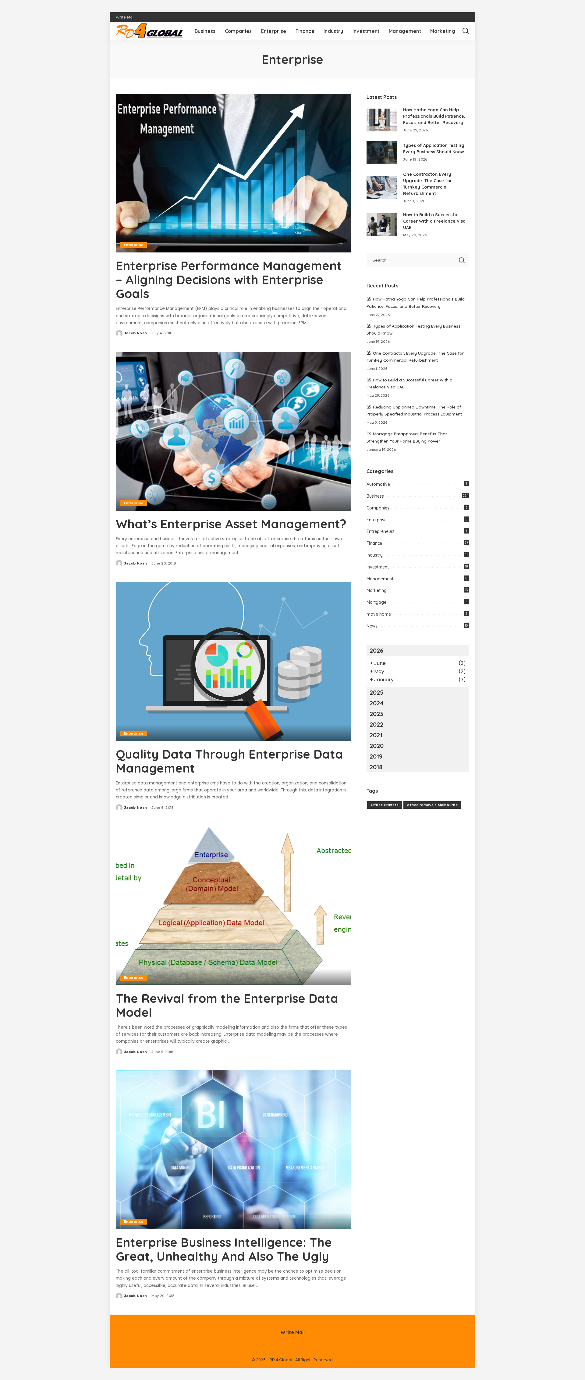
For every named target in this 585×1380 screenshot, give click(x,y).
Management (380, 579)
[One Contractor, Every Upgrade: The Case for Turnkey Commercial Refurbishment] (382, 187)
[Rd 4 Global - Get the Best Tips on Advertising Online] (151, 31)
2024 (377, 703)
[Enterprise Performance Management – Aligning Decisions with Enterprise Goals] (233, 173)
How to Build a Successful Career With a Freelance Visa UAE (434, 221)
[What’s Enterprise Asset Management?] (233, 431)
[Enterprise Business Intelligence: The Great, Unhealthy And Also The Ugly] (233, 1149)
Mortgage (376, 602)
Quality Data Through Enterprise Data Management (229, 761)
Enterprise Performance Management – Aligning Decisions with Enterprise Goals (229, 279)
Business (375, 496)
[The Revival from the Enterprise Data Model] (233, 905)
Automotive (378, 484)
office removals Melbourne (432, 805)
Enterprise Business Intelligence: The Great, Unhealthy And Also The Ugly (224, 1249)
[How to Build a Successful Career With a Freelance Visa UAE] (382, 224)
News (372, 626)
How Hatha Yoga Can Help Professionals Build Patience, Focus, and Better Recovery (434, 116)
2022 (376, 724)
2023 (376, 714)
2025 (377, 692)
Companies (378, 508)
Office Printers (385, 805)
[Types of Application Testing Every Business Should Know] (382, 152)
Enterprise (133, 245)
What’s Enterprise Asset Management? (231, 523)
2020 (377, 745)
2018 (376, 767)
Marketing (377, 590)
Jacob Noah (135, 333)
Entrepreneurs (381, 531)
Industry (375, 555)
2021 (376, 735)
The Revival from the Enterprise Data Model (227, 1005)
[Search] (465, 31)
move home (379, 614)
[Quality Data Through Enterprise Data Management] (233, 661)
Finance (374, 543)
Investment (378, 567)
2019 (376, 756)
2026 (376, 650)
